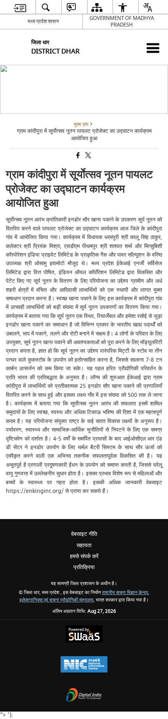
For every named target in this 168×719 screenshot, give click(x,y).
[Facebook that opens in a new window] (77, 156)
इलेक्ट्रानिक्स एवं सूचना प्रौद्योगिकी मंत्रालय (56, 600)
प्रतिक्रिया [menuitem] (84, 567)
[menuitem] (20, 7)
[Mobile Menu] (153, 48)
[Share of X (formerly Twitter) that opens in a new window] (87, 156)
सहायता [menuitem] (84, 545)
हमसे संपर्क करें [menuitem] (84, 556)
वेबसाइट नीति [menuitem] (84, 534)
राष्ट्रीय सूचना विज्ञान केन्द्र (125, 592)
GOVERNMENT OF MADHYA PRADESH (121, 21)
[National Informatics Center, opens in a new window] (84, 665)
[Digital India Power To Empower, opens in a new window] (84, 695)
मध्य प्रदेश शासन (43, 21)
